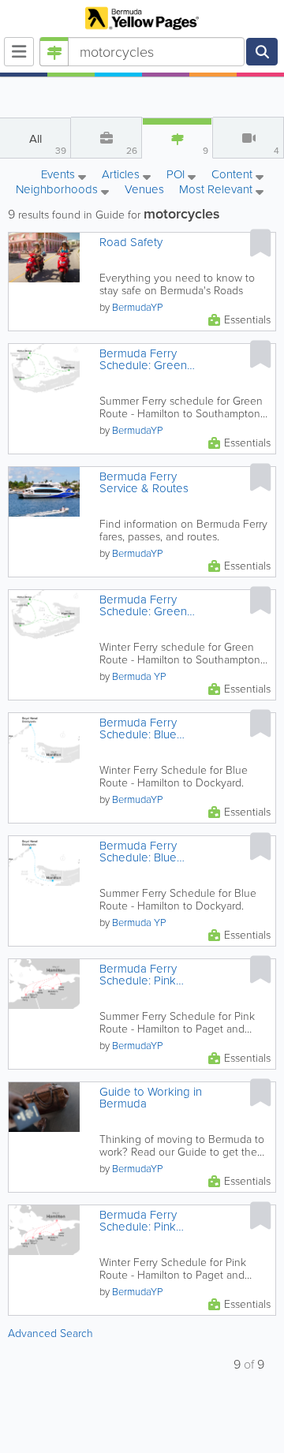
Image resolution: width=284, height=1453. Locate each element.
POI (177, 175)
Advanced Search (50, 1333)
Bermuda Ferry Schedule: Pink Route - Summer (141, 975)
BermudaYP (137, 307)
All (48, 144)
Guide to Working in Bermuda (150, 1098)
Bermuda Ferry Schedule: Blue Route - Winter (138, 729)
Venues (144, 189)
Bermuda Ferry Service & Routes (144, 483)
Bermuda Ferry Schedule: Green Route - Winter (143, 606)
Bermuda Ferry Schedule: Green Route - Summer (143, 360)
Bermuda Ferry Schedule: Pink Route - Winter (138, 1221)
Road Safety (131, 242)
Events (59, 175)
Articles (122, 175)
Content (233, 175)
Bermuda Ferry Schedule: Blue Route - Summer (141, 852)
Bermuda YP (139, 676)
